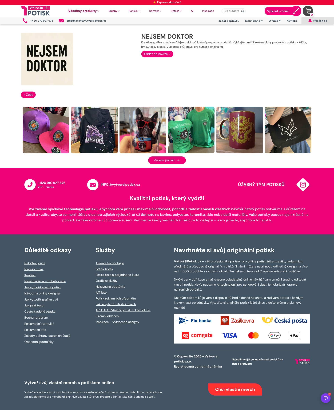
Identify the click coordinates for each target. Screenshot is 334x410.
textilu (280, 261)
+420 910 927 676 (51, 183)
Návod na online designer (42, 293)
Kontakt (292, 21)
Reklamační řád (35, 330)
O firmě (273, 21)
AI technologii (226, 284)
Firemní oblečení (107, 316)
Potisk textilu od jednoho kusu (117, 275)
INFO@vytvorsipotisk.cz (120, 184)
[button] (84, 11)
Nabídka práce (34, 263)
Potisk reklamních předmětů (116, 298)
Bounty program (36, 318)
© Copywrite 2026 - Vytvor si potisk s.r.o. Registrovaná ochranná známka (198, 361)
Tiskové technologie (110, 263)
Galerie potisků (165, 160)
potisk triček (266, 261)
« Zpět (28, 95)
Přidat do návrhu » (157, 54)
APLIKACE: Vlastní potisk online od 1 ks (123, 310)
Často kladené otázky (39, 311)
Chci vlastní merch (235, 389)
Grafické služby (106, 281)
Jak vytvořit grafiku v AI (41, 299)
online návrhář (253, 279)
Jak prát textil (34, 305)
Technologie (252, 21)
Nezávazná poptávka (110, 287)
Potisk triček (104, 269)
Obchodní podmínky (39, 342)
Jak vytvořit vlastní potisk (42, 287)
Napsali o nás (33, 269)
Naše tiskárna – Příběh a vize (45, 281)
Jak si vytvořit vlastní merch (116, 304)
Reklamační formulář (39, 324)
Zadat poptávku (228, 21)
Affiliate (101, 292)
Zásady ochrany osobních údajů (47, 336)
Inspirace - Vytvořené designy (117, 322)
